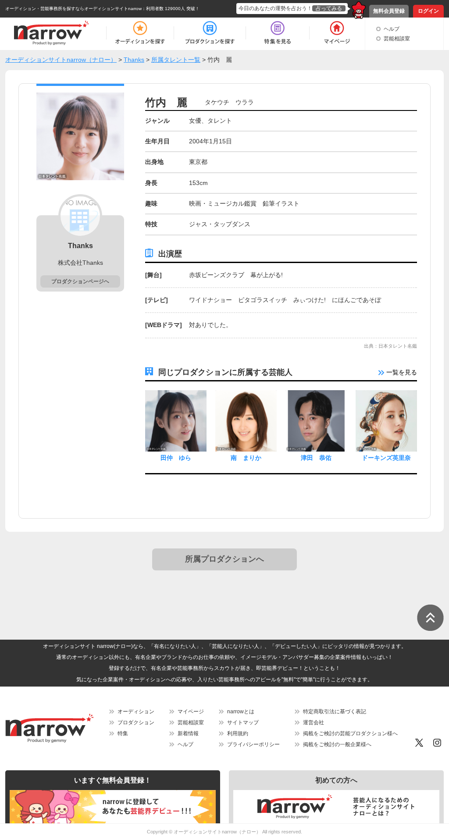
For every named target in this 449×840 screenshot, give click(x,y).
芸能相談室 (397, 39)
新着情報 (188, 733)
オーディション (136, 711)
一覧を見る (401, 372)
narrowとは (240, 711)
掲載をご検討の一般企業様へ (337, 744)
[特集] (277, 33)
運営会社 (313, 722)
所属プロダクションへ (224, 559)
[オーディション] (140, 33)
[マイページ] (336, 33)
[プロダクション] (210, 33)
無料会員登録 (389, 11)
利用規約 (237, 733)
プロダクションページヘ (80, 281)
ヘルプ (391, 29)
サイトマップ (243, 722)
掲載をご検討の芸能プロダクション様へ (350, 733)
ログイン (428, 11)
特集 (123, 733)
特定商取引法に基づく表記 (334, 711)
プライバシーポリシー (253, 744)
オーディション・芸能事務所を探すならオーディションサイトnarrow (73, 8)
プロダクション (136, 722)
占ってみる (329, 8)
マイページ (191, 711)
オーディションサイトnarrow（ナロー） (217, 831)
